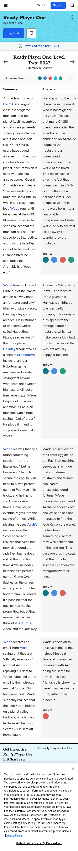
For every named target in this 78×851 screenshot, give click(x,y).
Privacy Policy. (14, 835)
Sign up (58, 5)
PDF (16, 33)
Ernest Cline (15, 23)
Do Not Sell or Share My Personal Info (39, 843)
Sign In (41, 5)
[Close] (73, 768)
